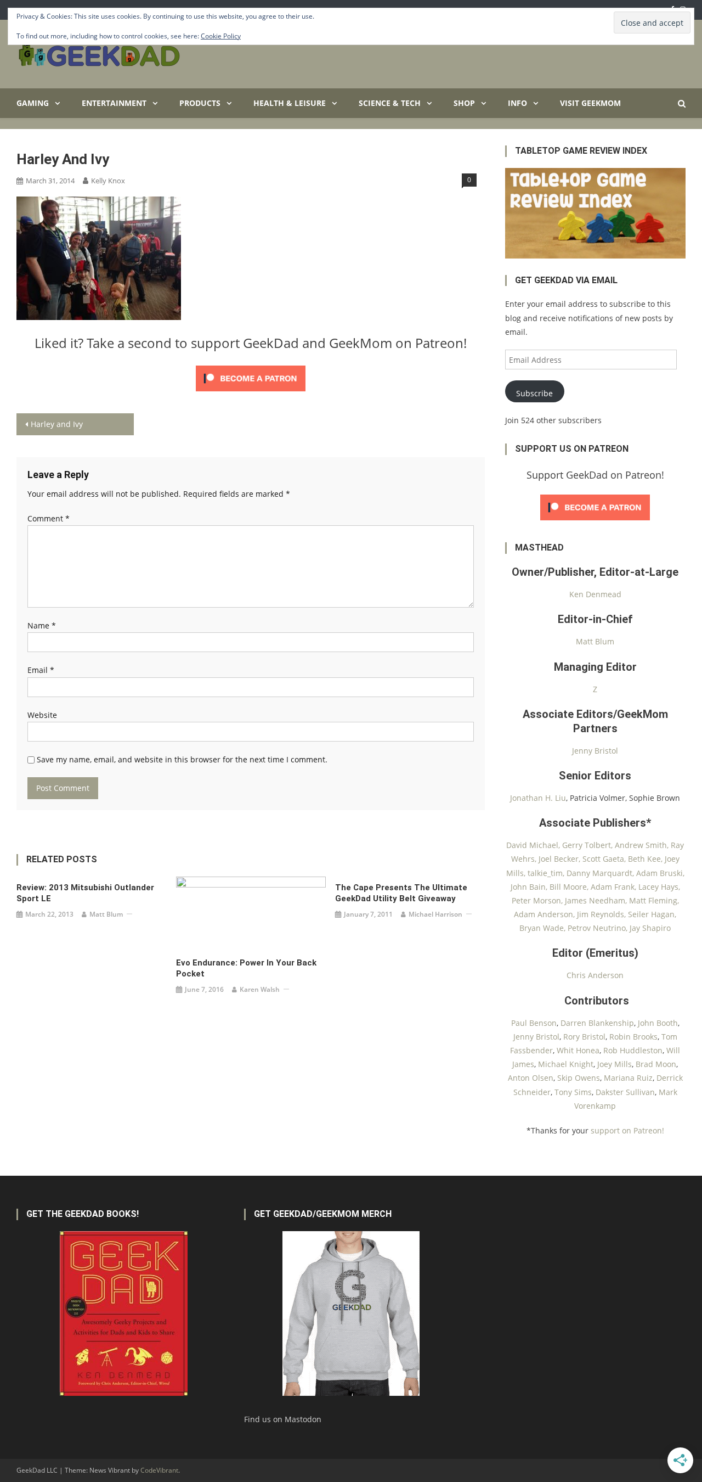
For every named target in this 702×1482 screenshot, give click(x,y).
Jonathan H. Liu (538, 798)
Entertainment (114, 103)
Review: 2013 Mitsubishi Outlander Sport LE (85, 893)
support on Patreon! (627, 1130)
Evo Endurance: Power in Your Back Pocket (246, 968)
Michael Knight (565, 1064)
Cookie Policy (221, 36)
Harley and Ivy (57, 424)
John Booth (658, 1023)
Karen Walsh (260, 989)
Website (42, 715)
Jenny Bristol (595, 750)
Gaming (32, 103)
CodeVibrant (159, 1470)
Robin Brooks (633, 1036)
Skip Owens (578, 1078)
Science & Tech (390, 103)
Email (40, 670)
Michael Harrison (435, 914)
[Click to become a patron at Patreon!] (250, 377)
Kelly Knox (108, 181)
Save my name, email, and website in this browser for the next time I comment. (182, 759)
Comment (48, 518)
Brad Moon (656, 1064)
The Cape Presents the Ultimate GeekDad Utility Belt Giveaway (401, 893)
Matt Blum (106, 914)
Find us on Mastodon (282, 1419)
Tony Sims (573, 1092)
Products (199, 103)
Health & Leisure (289, 103)
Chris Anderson (595, 975)
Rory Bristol (584, 1036)
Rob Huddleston (633, 1050)
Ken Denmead (595, 594)
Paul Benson (534, 1023)
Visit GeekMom (590, 103)
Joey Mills (614, 1064)
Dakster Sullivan (625, 1092)
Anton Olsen (530, 1078)
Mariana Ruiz (628, 1078)
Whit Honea (578, 1050)
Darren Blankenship (597, 1023)
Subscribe (534, 393)
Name (41, 625)
